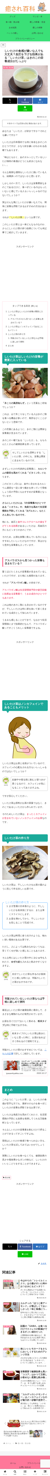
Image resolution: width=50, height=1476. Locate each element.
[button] (44, 782)
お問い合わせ (25, 1467)
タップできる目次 (21, 306)
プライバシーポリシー (37, 1463)
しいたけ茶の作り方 (16, 334)
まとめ (11, 345)
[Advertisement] (25, 273)
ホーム (13, 1463)
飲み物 (7, 1178)
